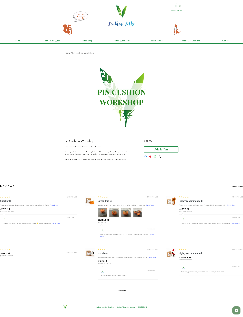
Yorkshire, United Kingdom (105, 307)
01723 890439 (142, 307)
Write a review (237, 186)
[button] (179, 5)
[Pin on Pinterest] (150, 156)
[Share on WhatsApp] (155, 156)
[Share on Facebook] (145, 156)
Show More (54, 205)
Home (67, 53)
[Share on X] (159, 156)
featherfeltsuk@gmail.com (126, 307)
